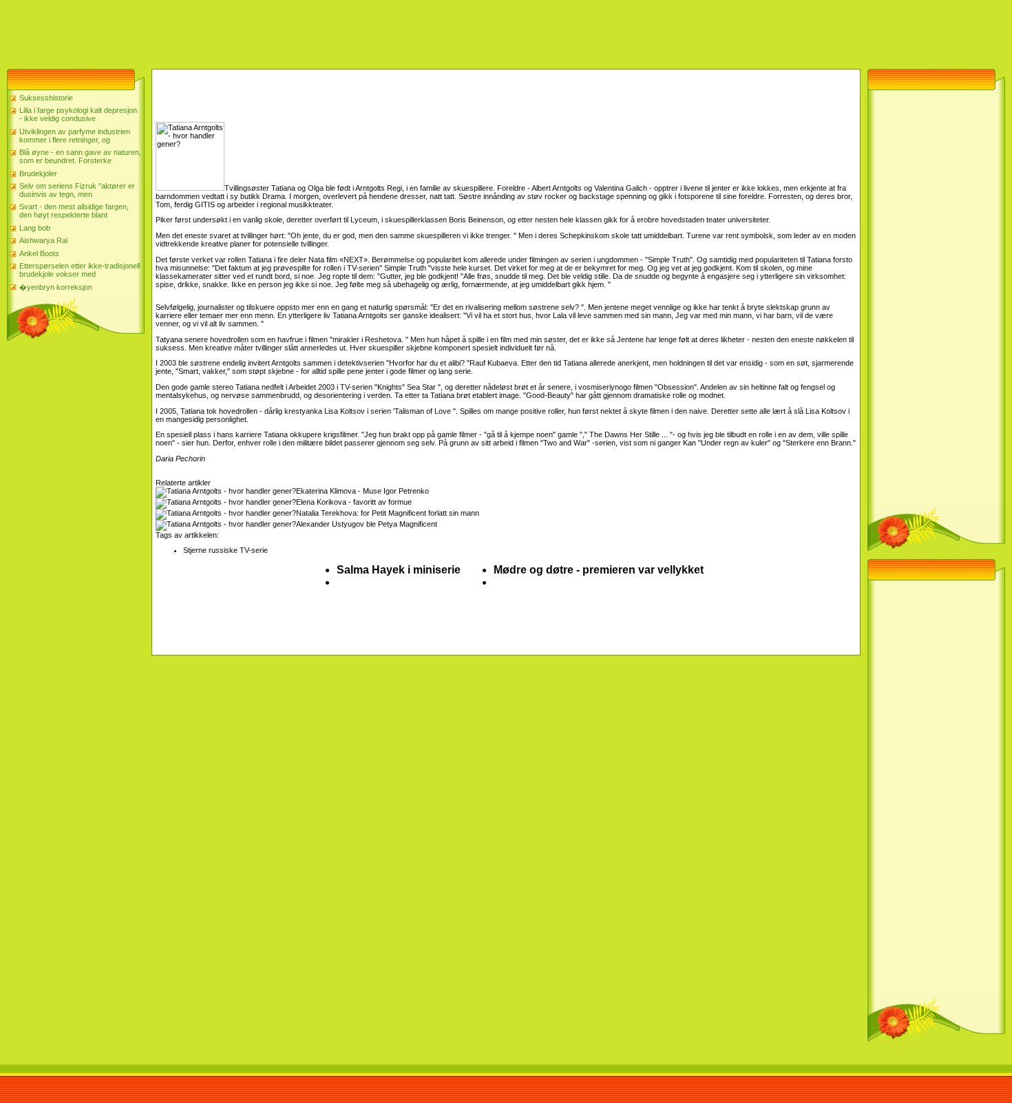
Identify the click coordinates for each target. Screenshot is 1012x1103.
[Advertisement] (250, 31)
